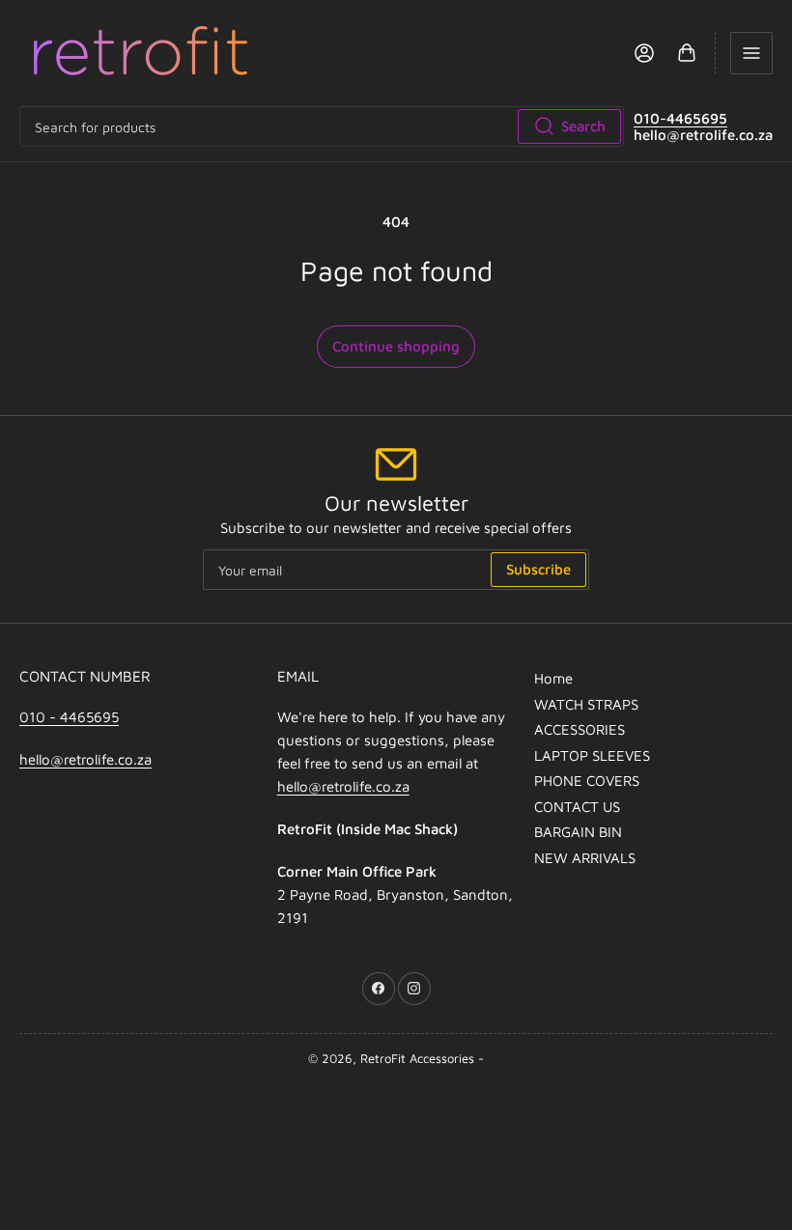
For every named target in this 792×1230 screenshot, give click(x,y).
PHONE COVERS (586, 780)
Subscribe (538, 569)
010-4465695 (680, 118)
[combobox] (321, 126)
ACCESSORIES (579, 729)
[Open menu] (751, 53)
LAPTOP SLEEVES (592, 755)
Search (583, 126)
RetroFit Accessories (417, 1058)
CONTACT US (577, 806)
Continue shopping (396, 346)
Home (553, 678)
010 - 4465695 (69, 717)
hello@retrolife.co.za (85, 759)
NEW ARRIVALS (585, 858)
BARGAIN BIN (578, 832)
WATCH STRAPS (586, 704)
